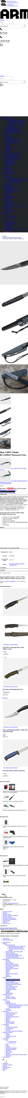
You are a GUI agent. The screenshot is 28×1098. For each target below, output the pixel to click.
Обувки (7, 135)
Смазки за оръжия (10, 127)
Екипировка (6, 134)
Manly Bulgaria (9, 993)
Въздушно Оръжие (10, 119)
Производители (7, 914)
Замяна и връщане (7, 916)
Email (14, 493)
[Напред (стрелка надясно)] (2, 1097)
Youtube (7, 928)
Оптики (8, 175)
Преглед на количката (5, 936)
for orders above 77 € (12, 5)
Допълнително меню (8, 939)
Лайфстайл (8, 225)
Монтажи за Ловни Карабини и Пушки (18, 179)
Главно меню (6, 938)
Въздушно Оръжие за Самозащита (17, 120)
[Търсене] (25, 25)
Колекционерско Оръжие (12, 128)
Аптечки (8, 227)
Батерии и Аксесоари (11, 173)
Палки (7, 200)
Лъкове (7, 208)
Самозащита (6, 199)
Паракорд (8, 221)
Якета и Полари (10, 137)
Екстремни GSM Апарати (12, 191)
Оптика (5, 174)
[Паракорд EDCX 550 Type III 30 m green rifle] (15, 882)
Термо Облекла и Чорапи (12, 143)
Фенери (8, 170)
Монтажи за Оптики (11, 178)
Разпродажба (6, 231)
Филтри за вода (12, 216)
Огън (7, 220)
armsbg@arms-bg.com (13, 903)
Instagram (11, 928)
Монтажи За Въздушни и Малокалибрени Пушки (15, 181)
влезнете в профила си (10, 581)
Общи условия (6, 920)
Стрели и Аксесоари (11, 210)
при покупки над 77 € (13, 2)
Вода (7, 214)
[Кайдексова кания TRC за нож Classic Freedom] (15, 871)
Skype (15, 928)
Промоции (5, 1063)
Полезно (5, 912)
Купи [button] (5, 653)
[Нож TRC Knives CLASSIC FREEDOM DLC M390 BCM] (15, 861)
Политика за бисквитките (9, 918)
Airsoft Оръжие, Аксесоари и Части (14, 126)
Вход (4, 1070)
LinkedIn (10, 493)
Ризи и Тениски (9, 141)
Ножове (5, 152)
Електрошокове (9, 203)
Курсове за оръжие (7, 911)
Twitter (6, 493)
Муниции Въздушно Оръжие (16, 122)
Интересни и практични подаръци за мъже (16, 229)
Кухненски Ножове (10, 162)
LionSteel (8, 165)
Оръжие (5, 118)
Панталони (8, 136)
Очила (7, 147)
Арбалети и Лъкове (7, 207)
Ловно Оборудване (10, 188)
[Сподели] (3, 1096)
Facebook (2, 493)
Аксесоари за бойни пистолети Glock (15, 132)
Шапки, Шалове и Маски (12, 148)
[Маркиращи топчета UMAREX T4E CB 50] (15, 843)
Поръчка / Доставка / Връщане (10, 915)
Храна (7, 218)
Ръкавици (8, 144)
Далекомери (9, 1010)
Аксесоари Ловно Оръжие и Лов (14, 130)
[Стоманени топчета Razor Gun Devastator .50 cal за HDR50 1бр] (15, 832)
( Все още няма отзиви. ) (6, 483)
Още (4, 735)
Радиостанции (9, 190)
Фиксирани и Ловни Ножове (13, 154)
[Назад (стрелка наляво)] (0, 1097)
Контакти (5, 922)
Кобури (7, 194)
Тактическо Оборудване (12, 187)
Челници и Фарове (10, 171)
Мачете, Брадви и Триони (12, 157)
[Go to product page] (15, 616)
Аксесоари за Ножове (11, 164)
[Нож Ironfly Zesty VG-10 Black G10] (15, 797)
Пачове (7, 149)
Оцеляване (5, 213)
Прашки (8, 1037)
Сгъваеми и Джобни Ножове (13, 153)
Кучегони (8, 204)
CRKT (10, 552)
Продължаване (15, 936)
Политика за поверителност (10, 919)
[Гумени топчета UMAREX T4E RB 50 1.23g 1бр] (15, 822)
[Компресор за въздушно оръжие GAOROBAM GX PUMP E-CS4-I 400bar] (15, 787)
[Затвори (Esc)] (4, 1096)
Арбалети (8, 209)
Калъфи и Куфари (10, 196)
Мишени (8, 195)
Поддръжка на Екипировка (12, 140)
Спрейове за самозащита (12, 201)
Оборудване (6, 186)
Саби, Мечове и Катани (11, 161)
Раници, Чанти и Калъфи (12, 139)
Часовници (8, 192)
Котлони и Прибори (11, 223)
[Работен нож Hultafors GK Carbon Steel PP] (15, 806)
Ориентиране (9, 226)
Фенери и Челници (7, 169)
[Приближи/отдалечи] (0, 1096)
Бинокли (8, 183)
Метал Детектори (10, 197)
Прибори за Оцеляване (11, 222)
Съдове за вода (12, 217)
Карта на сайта (6, 923)
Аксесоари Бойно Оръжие (12, 131)
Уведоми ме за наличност (8, 491)
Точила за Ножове (10, 156)
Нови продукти (6, 942)
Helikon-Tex (8, 150)
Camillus (8, 166)
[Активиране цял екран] (2, 1096)
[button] (1, 7)
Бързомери (8, 177)
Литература (8, 1055)
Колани (7, 145)
